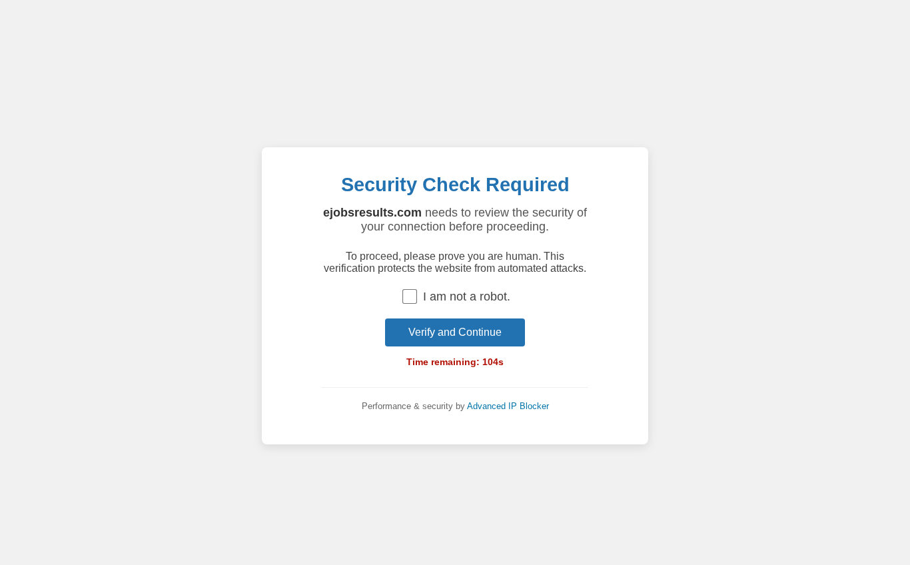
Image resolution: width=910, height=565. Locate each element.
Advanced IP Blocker (508, 406)
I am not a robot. (466, 296)
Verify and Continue (455, 332)
